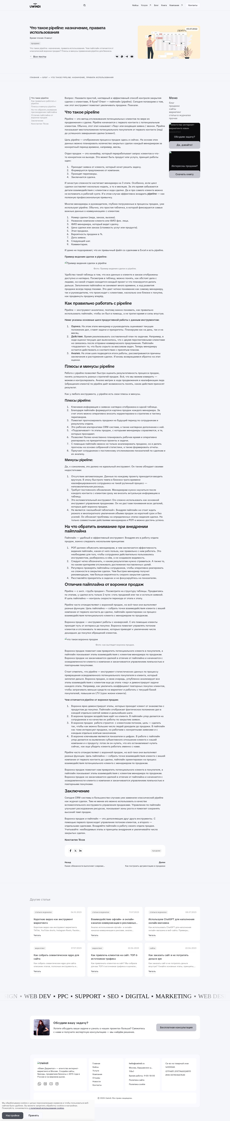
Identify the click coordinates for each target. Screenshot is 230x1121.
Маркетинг (175, 112)
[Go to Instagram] (57, 1084)
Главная (34, 77)
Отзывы (96, 1078)
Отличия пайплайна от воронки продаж (42, 116)
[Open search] (84, 5)
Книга (164, 5)
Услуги (144, 5)
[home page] (35, 5)
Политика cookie (137, 1084)
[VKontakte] (117, 56)
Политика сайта (136, 1080)
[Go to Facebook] (39, 1084)
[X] (75, 851)
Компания (174, 5)
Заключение (37, 121)
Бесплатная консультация (176, 1027)
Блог (156, 5)
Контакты (192, 5)
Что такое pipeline (40, 98)
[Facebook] (70, 851)
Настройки (12, 1115)
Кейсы (135, 5)
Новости (97, 1081)
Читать (37, 935)
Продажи (35, 43)
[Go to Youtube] (51, 1084)
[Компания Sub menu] (181, 5)
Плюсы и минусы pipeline (43, 106)
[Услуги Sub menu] (150, 5)
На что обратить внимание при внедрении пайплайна (44, 111)
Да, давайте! (185, 144)
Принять (33, 1115)
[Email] (132, 56)
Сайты (172, 109)
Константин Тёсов (39, 124)
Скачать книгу (185, 174)
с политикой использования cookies (46, 1108)
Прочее (173, 118)
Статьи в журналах (180, 115)
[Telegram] (127, 56)
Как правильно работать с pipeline (43, 102)
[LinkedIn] (80, 851)
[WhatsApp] (122, 56)
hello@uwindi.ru (137, 1063)
